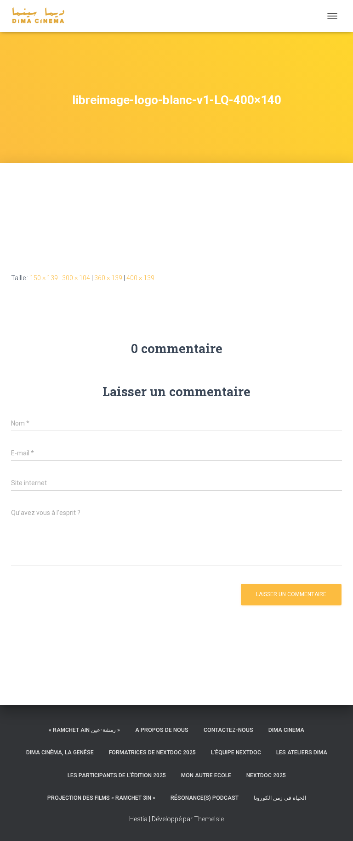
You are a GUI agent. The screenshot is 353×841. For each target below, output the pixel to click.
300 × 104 (76, 278)
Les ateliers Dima (301, 752)
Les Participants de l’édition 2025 (117, 775)
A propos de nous (161, 730)
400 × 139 (140, 278)
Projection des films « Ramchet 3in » (101, 798)
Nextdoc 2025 (266, 775)
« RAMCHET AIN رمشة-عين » (84, 730)
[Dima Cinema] (41, 16)
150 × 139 (44, 278)
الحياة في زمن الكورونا (280, 798)
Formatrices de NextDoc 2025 (152, 752)
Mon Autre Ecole (206, 775)
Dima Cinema (286, 730)
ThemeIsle (209, 819)
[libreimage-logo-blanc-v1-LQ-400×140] (103, 227)
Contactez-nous (228, 730)
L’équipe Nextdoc (236, 752)
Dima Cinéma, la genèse (60, 752)
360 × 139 (108, 278)
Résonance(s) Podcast (205, 798)
